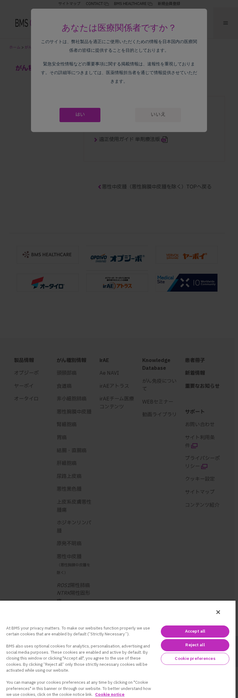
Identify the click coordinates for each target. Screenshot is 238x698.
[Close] (218, 612)
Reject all (195, 645)
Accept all (195, 631)
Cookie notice (110, 694)
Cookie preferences (195, 659)
